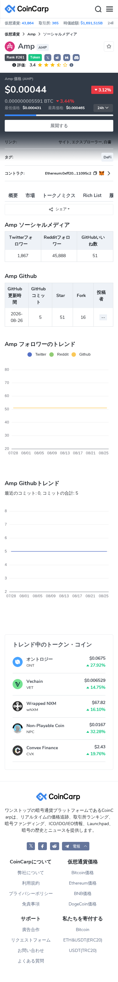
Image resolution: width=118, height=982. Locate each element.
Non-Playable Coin (45, 726)
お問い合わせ (31, 951)
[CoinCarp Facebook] (42, 846)
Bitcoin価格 (82, 873)
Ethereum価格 (83, 883)
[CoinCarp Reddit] (54, 846)
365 (55, 23)
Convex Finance (42, 748)
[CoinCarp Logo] (28, 9)
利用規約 (31, 883)
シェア (61, 209)
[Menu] (109, 9)
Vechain (34, 681)
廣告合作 (31, 930)
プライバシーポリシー (31, 894)
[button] (57, 57)
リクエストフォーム (31, 940)
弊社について (31, 873)
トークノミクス (59, 195)
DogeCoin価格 (83, 904)
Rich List (92, 195)
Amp (31, 34)
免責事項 (31, 904)
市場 (30, 195)
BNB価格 (83, 894)
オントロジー (39, 659)
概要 (13, 195)
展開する (59, 126)
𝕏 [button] (47, 57)
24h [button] (101, 108)
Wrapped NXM (41, 704)
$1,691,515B (92, 23)
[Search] (98, 9)
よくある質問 (31, 961)
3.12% (104, 90)
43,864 (28, 23)
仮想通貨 (12, 34)
